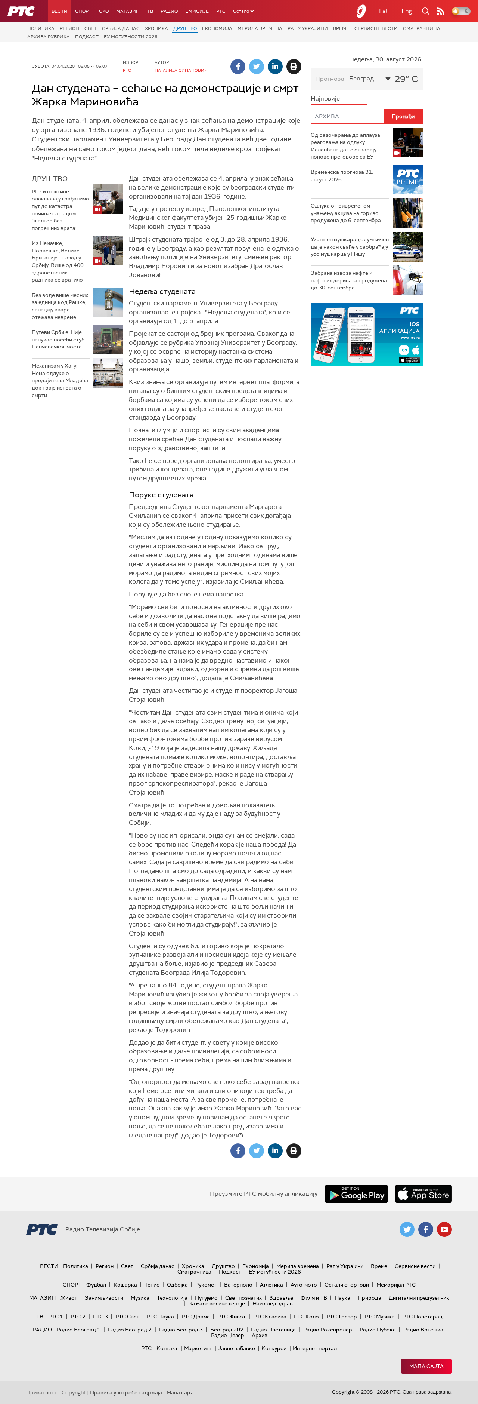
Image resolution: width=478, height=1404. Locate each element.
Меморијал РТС (396, 1284)
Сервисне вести (376, 28)
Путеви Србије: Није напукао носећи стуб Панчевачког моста (58, 339)
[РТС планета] (361, 11)
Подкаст (87, 37)
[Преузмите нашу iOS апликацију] (423, 1194)
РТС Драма (195, 1316)
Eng (406, 11)
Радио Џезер (227, 1335)
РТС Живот (231, 1316)
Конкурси (273, 1348)
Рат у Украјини (308, 28)
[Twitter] (256, 66)
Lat (383, 11)
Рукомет (206, 1284)
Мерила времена (260, 28)
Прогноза (329, 79)
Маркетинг (198, 1348)
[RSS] (440, 11)
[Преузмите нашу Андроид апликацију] (356, 1194)
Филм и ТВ (314, 1297)
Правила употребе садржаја (126, 1392)
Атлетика (271, 1284)
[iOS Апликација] (333, 334)
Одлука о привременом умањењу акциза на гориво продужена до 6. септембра (346, 213)
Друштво (185, 28)
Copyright (74, 1392)
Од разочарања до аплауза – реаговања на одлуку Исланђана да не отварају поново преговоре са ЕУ (347, 146)
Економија (217, 28)
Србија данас (121, 28)
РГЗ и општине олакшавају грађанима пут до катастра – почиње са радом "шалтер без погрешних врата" (60, 209)
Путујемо (206, 1297)
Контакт (167, 1348)
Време (341, 28)
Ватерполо (238, 1284)
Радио (169, 11)
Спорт (83, 11)
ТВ (150, 11)
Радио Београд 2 (130, 1329)
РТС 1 (55, 1316)
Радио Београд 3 (181, 1329)
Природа (369, 1297)
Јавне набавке (236, 1348)
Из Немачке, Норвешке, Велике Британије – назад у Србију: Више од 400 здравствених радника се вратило (58, 261)
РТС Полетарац (422, 1316)
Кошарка (125, 1284)
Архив (259, 1335)
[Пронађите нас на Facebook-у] (425, 1229)
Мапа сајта (426, 1366)
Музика (140, 1297)
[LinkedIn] (275, 66)
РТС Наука (160, 1316)
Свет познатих (243, 1297)
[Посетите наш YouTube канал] (444, 1229)
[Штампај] (293, 66)
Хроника (156, 28)
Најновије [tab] (325, 98)
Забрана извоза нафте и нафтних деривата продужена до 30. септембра (349, 280)
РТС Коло (306, 1316)
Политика (41, 28)
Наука (342, 1297)
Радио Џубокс (378, 1329)
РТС (221, 11)
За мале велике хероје (216, 1303)
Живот (68, 1297)
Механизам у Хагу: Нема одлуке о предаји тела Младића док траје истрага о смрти (60, 380)
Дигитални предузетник (419, 1297)
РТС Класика (269, 1316)
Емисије (197, 11)
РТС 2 (78, 1316)
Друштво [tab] (50, 178)
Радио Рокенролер (327, 1329)
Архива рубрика (48, 37)
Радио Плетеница (273, 1329)
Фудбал (96, 1284)
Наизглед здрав (272, 1303)
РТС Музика (379, 1316)
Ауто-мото (304, 1284)
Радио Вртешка (423, 1329)
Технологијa (172, 1297)
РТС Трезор (341, 1316)
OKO (104, 11)
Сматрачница (421, 28)
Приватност (41, 1392)
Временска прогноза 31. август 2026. (342, 176)
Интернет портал (315, 1348)
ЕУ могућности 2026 (131, 37)
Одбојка (177, 1284)
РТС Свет (127, 1316)
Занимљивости (104, 1297)
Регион (69, 28)
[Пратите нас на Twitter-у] (407, 1229)
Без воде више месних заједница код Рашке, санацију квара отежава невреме (60, 306)
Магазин (128, 11)
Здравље (281, 1297)
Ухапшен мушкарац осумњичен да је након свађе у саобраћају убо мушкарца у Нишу (350, 246)
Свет (90, 28)
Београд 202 (226, 1329)
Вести (60, 11)
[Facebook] (237, 66)
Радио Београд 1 (78, 1329)
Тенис (152, 1284)
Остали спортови (347, 1284)
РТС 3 (100, 1316)
